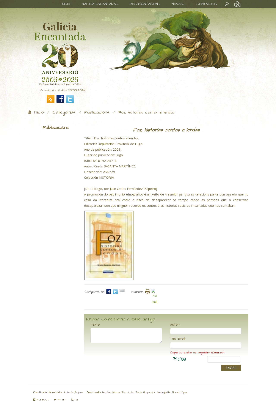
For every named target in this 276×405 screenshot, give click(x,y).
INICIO (66, 4)
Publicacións (97, 112)
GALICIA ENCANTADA (99, 4)
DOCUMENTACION (144, 4)
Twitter (61, 399)
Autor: (175, 325)
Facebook (42, 399)
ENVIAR (231, 368)
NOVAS (177, 4)
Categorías (64, 112)
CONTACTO (205, 4)
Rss (76, 399)
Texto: (95, 325)
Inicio (39, 112)
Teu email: (178, 339)
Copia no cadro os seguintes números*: (197, 353)
